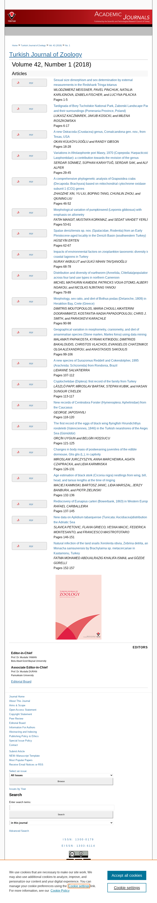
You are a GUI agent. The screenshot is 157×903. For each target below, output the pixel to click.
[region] (78, 881)
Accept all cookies (127, 875)
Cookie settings (78, 886)
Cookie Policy (60, 890)
